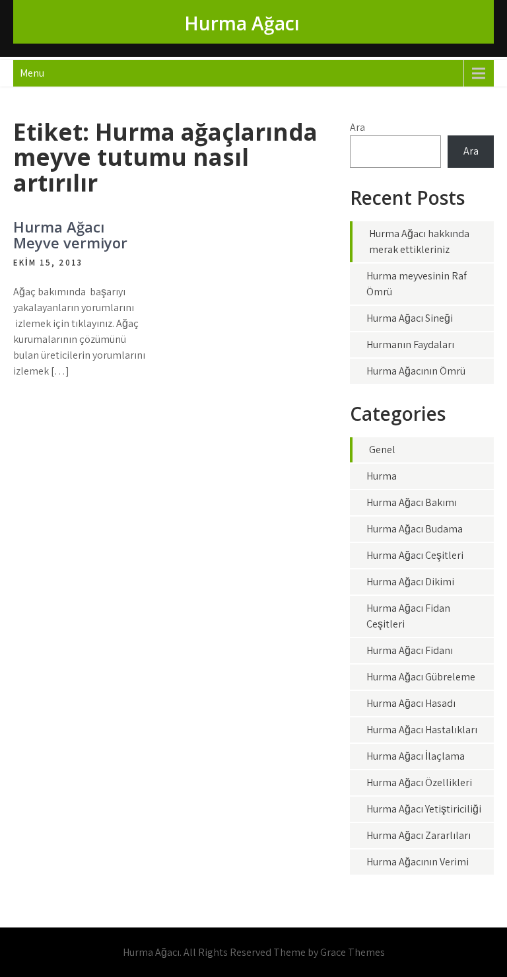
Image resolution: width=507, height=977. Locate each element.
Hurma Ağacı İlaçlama (415, 756)
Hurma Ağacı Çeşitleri (414, 555)
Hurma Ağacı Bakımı (411, 502)
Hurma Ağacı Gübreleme (420, 677)
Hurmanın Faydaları (410, 344)
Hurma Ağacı (242, 23)
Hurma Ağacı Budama (414, 529)
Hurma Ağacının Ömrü (415, 371)
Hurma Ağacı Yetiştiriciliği (423, 809)
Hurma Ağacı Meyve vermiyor (70, 234)
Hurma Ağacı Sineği (409, 318)
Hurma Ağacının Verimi (417, 862)
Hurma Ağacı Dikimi (410, 582)
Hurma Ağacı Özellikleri (419, 782)
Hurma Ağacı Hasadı (411, 703)
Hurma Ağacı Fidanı (409, 650)
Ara (357, 127)
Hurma (381, 476)
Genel (382, 449)
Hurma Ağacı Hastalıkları (421, 730)
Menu (32, 73)
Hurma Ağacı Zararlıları (418, 835)
